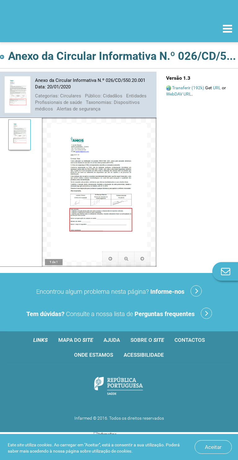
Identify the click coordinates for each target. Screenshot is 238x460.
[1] (19, 134)
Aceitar (213, 447)
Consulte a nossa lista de (110, 314)
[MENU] (227, 29)
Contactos (189, 340)
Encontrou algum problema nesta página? (110, 291)
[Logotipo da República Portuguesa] (119, 387)
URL (217, 87)
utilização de (111, 451)
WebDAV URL (179, 94)
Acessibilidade (144, 355)
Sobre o (147, 340)
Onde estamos (93, 355)
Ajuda (112, 340)
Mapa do (75, 340)
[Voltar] (3, 55)
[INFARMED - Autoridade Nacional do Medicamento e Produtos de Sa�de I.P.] (47, 28)
